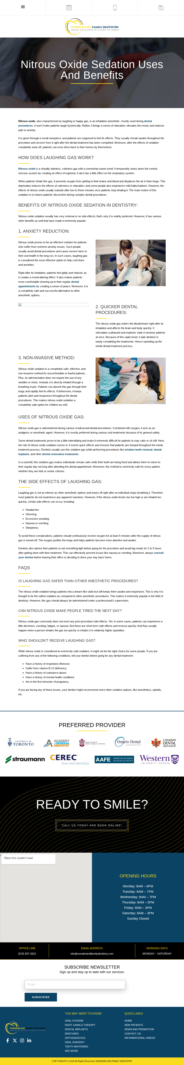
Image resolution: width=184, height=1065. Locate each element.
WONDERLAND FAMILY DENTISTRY (114, 1061)
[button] (23, 7)
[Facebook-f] (7, 1040)
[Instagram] (22, 1040)
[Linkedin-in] (29, 1040)
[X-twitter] (15, 1040)
